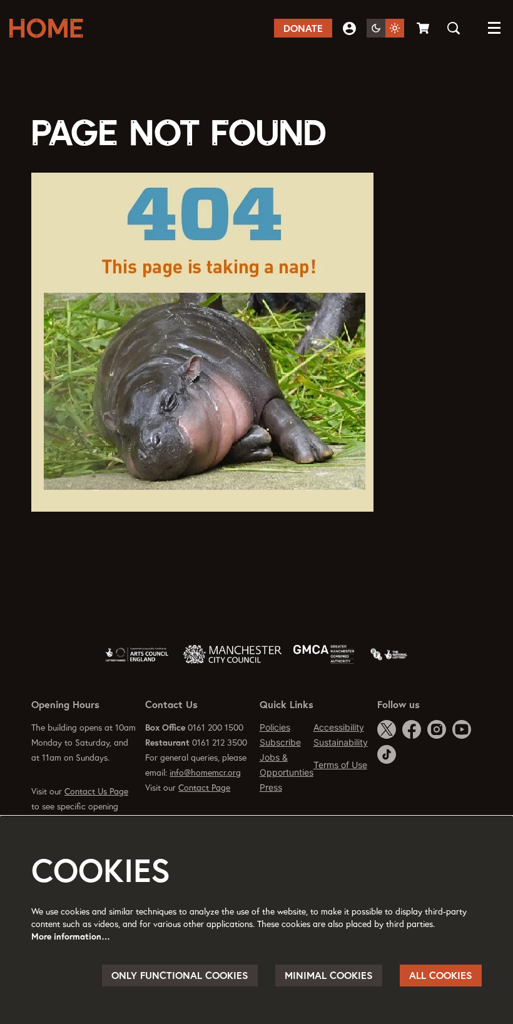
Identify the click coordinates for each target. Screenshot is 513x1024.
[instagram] (436, 729)
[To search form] (453, 28)
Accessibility (338, 727)
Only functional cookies (179, 975)
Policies (275, 727)
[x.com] (386, 729)
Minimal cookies (329, 975)
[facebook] (411, 729)
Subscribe (280, 742)
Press (271, 787)
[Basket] (424, 28)
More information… (70, 936)
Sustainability (340, 742)
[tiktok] (386, 754)
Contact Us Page (96, 791)
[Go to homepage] (50, 28)
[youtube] (461, 729)
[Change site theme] (385, 28)
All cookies (440, 975)
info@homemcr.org (205, 772)
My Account (349, 28)
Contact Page (204, 787)
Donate (303, 28)
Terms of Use (340, 764)
